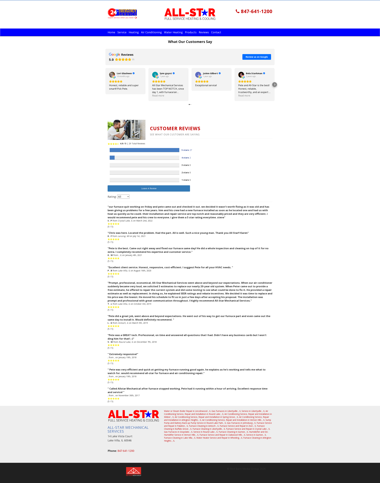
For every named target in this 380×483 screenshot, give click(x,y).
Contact (216, 32)
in (187, 411)
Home (111, 32)
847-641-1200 (256, 11)
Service (121, 32)
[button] (105, 84)
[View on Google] (112, 75)
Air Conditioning (151, 32)
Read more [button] (158, 95)
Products (191, 32)
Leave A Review (148, 188)
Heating (134, 32)
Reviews (204, 32)
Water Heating (173, 32)
